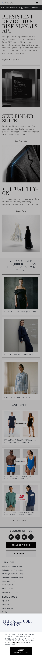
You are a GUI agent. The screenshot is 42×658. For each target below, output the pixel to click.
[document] (21, 329)
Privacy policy (15, 642)
